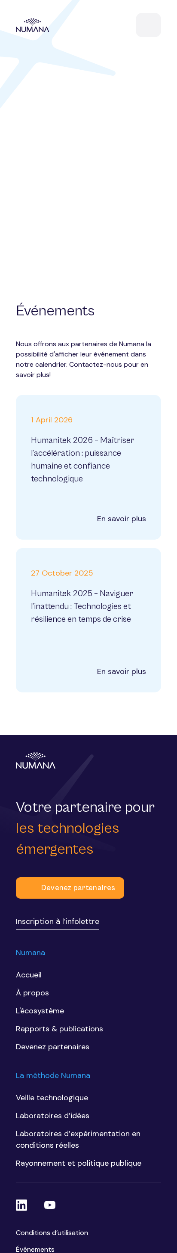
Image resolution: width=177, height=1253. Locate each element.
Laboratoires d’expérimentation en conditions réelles (78, 1139)
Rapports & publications (59, 1029)
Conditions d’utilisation (52, 1232)
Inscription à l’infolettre (57, 921)
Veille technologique (52, 1098)
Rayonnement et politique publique (78, 1163)
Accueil (29, 975)
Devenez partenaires (78, 887)
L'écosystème (40, 1011)
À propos (32, 993)
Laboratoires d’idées (52, 1115)
